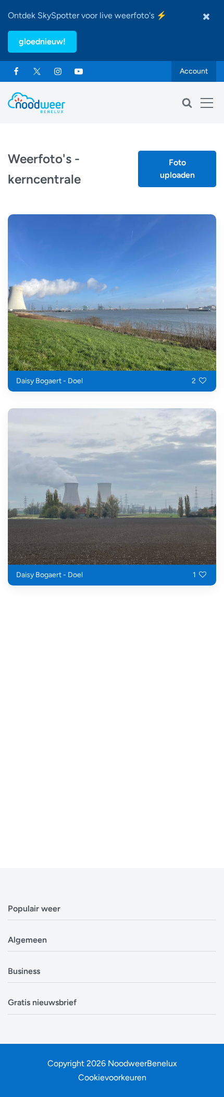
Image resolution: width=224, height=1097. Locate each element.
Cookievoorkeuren (112, 1077)
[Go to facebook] (16, 71)
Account (194, 71)
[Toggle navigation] (206, 102)
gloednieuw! (42, 41)
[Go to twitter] (37, 71)
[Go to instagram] (57, 71)
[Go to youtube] (78, 71)
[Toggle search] (187, 102)
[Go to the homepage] (36, 102)
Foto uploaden (177, 168)
